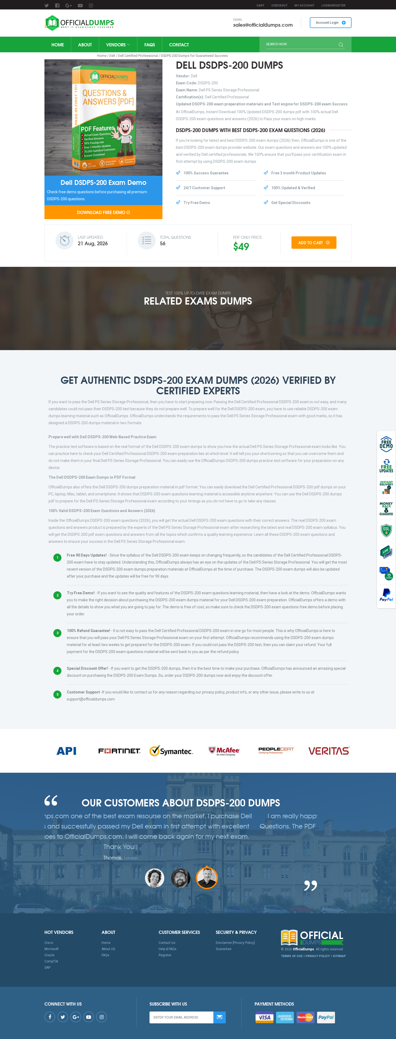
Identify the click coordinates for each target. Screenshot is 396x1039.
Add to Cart (311, 243)
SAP (47, 967)
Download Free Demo (101, 212)
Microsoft (51, 949)
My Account (304, 5)
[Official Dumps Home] (316, 938)
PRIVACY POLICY (317, 956)
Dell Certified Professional (138, 56)
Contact (179, 44)
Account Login (327, 23)
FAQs (149, 44)
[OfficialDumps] (79, 23)
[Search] (341, 45)
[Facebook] (57, 5)
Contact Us (167, 943)
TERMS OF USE (292, 956)
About (85, 44)
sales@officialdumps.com (263, 24)
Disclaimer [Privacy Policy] (235, 943)
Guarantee (223, 949)
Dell (112, 56)
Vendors (116, 44)
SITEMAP (339, 956)
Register (165, 955)
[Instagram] (91, 5)
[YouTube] (80, 5)
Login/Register (333, 5)
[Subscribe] (219, 1017)
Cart (260, 5)
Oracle (49, 955)
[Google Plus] (68, 5)
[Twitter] (46, 5)
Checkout (279, 5)
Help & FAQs (167, 949)
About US (108, 949)
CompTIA (51, 961)
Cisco (48, 943)
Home (57, 44)
